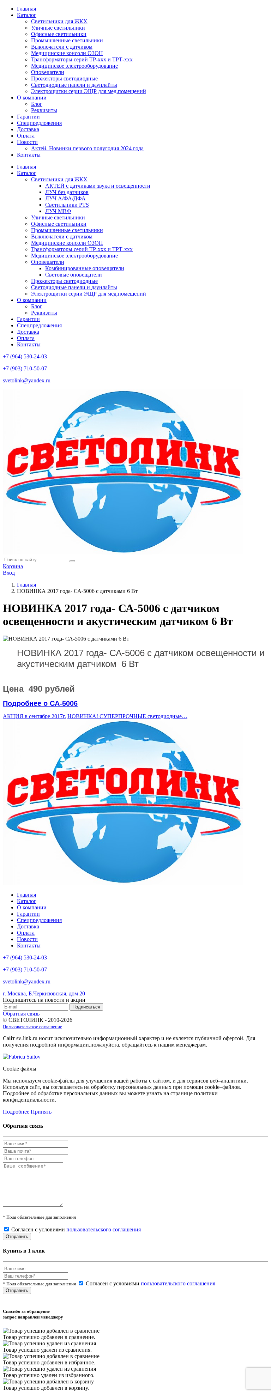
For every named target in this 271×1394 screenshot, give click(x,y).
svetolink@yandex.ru (26, 380)
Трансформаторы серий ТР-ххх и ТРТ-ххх (82, 59)
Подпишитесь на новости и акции (44, 1000)
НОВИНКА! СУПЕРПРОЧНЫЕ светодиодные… (127, 716)
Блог (36, 104)
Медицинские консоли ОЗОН (67, 53)
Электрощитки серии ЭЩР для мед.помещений (88, 91)
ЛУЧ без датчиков (67, 192)
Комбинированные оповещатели (84, 268)
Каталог (26, 15)
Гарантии (28, 117)
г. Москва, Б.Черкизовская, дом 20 (44, 993)
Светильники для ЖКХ (59, 21)
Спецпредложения (39, 123)
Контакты (29, 155)
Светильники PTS (67, 205)
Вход (9, 573)
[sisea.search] (72, 561)
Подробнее (16, 1112)
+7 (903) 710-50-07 (25, 368)
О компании (32, 98)
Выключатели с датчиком (61, 47)
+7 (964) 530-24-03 (25, 356)
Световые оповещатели (73, 275)
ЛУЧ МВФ (58, 211)
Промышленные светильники (67, 40)
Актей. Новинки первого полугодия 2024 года (87, 148)
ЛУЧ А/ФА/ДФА (65, 198)
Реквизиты (44, 110)
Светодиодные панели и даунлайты (74, 85)
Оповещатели (47, 72)
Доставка (28, 129)
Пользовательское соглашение (32, 1026)
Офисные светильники (58, 34)
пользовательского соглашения (103, 1229)
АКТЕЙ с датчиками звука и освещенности (97, 186)
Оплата (26, 136)
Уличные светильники (58, 28)
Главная (26, 9)
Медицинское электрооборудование (74, 66)
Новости (27, 142)
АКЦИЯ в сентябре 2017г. (34, 716)
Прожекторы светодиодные (64, 78)
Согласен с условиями (76, 1229)
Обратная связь (21, 1014)
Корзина (13, 566)
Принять (41, 1112)
